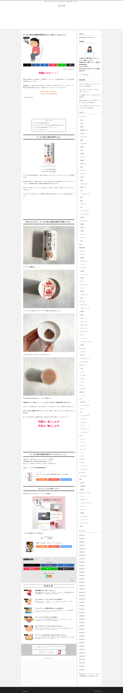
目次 (47, 120)
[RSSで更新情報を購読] (50, 576)
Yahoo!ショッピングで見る (66, 479)
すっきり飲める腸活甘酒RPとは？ (42, 123)
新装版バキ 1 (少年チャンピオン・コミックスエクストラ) (49, 543)
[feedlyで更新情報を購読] (47, 576)
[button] (70, 65)
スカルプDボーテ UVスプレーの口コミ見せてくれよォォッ (89, 90)
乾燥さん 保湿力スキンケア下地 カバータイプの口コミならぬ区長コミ (89, 101)
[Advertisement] (61, 20)
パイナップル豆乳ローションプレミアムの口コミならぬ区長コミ (89, 85)
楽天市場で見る (54, 479)
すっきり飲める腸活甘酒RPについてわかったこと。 (46, 127)
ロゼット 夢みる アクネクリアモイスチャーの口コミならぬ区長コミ (89, 106)
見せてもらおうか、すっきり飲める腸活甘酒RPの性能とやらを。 (49, 125)
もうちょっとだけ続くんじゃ (41, 129)
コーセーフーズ (51, 559)
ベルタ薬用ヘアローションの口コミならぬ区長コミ (89, 96)
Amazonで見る (42, 479)
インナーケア (27, 559)
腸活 (32, 559)
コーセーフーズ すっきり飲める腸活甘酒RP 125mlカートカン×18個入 (52, 474)
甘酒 (46, 559)
